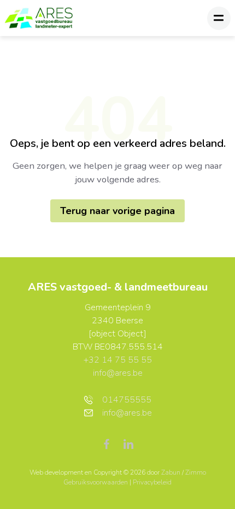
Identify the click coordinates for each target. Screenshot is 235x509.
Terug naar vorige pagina (117, 210)
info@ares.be (118, 373)
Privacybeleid (152, 482)
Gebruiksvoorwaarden (96, 482)
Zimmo (195, 472)
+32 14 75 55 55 (118, 360)
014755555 (126, 400)
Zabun (170, 472)
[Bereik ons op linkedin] (128, 443)
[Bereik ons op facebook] (111, 443)
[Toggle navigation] (219, 18)
